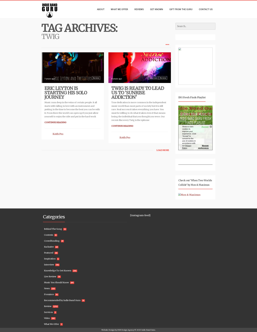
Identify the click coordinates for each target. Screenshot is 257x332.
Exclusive (49, 246)
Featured (48, 252)
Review (96, 78)
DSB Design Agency (125, 330)
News (47, 288)
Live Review (50, 276)
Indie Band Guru (148, 330)
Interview (153, 78)
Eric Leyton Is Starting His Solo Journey (65, 92)
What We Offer (51, 324)
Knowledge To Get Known (57, 270)
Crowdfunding (52, 241)
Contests (48, 235)
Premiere (49, 294)
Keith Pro (58, 133)
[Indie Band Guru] (54, 9)
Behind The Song (53, 229)
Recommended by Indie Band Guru (62, 300)
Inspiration (50, 258)
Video (47, 318)
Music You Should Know (56, 282)
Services (48, 312)
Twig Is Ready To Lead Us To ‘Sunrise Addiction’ (137, 92)
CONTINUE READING (55, 122)
